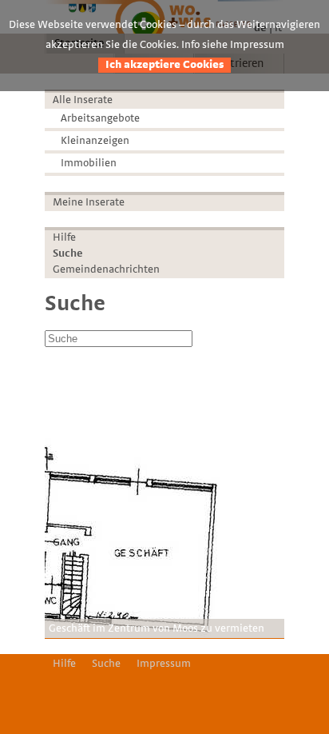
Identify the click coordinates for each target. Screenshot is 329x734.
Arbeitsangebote (100, 118)
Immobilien (89, 163)
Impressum (164, 663)
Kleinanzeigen (95, 140)
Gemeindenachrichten (106, 269)
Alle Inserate (83, 100)
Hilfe (64, 237)
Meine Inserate (89, 202)
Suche (68, 253)
